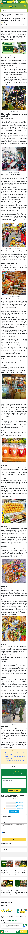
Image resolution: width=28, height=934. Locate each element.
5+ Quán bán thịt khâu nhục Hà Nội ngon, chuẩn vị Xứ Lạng (6, 872)
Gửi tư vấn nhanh (14, 790)
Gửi (17, 931)
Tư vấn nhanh (23, 931)
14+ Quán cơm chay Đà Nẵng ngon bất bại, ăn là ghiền (21, 892)
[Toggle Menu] (2, 6)
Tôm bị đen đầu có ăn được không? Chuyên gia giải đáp (20, 872)
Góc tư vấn (8, 14)
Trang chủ (3, 14)
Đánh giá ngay (14, 811)
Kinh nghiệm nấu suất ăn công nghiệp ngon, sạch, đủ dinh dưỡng (6, 892)
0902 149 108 (24, 924)
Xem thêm (22, 912)
